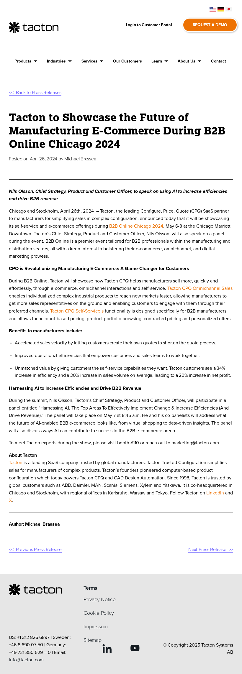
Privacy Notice (100, 599)
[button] (26, 61)
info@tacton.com (26, 659)
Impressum (96, 626)
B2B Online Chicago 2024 (136, 226)
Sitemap (92, 640)
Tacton (15, 462)
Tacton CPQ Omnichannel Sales (200, 288)
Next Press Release (207, 549)
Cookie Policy (99, 613)
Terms (90, 588)
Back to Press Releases (38, 92)
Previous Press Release (39, 549)
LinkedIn (215, 492)
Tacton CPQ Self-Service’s (77, 311)
